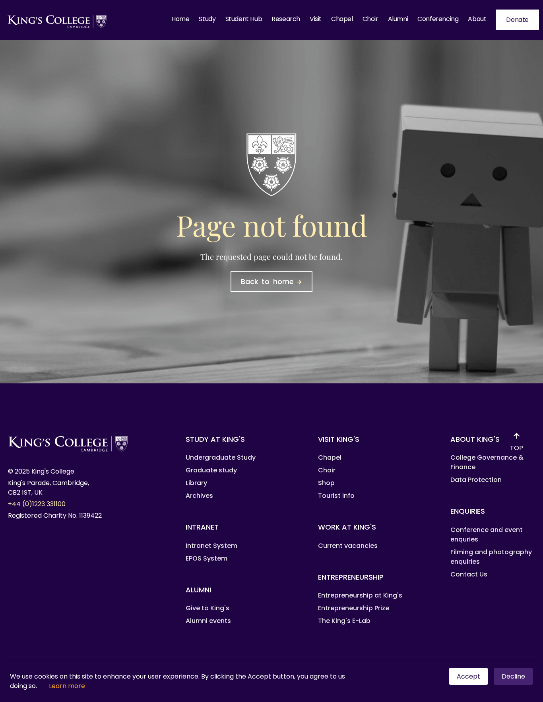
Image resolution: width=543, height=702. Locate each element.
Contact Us (468, 574)
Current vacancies (348, 545)
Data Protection (476, 479)
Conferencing (437, 18)
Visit (316, 18)
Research (286, 18)
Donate (517, 19)
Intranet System (211, 545)
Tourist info (336, 495)
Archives (199, 495)
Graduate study (211, 470)
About (477, 18)
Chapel (342, 18)
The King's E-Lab (344, 620)
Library (196, 482)
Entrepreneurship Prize (353, 608)
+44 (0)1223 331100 (37, 504)
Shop (326, 482)
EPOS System (206, 558)
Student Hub (243, 18)
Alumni (398, 18)
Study (207, 18)
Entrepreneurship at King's (360, 595)
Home (180, 18)
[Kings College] (57, 20)
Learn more (67, 685)
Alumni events (208, 620)
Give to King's (207, 608)
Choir (370, 18)
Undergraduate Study (221, 457)
